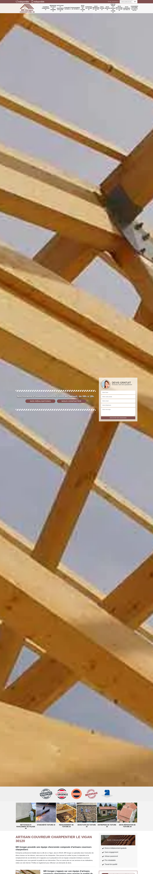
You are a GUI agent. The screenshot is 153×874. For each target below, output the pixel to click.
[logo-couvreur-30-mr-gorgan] (27, 8)
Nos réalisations (40, 401)
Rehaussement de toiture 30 (75, 8)
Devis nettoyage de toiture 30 (119, 8)
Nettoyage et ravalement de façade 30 (60, 8)
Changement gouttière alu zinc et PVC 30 (134, 8)
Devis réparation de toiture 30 (96, 8)
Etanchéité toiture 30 (67, 8)
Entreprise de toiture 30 (88, 8)
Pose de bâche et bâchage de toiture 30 (113, 8)
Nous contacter (71, 401)
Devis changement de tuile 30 (126, 8)
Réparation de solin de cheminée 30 (53, 8)
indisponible (23, 2)
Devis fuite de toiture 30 (82, 8)
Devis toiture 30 (102, 8)
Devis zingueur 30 (107, 8)
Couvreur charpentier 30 (45, 8)
